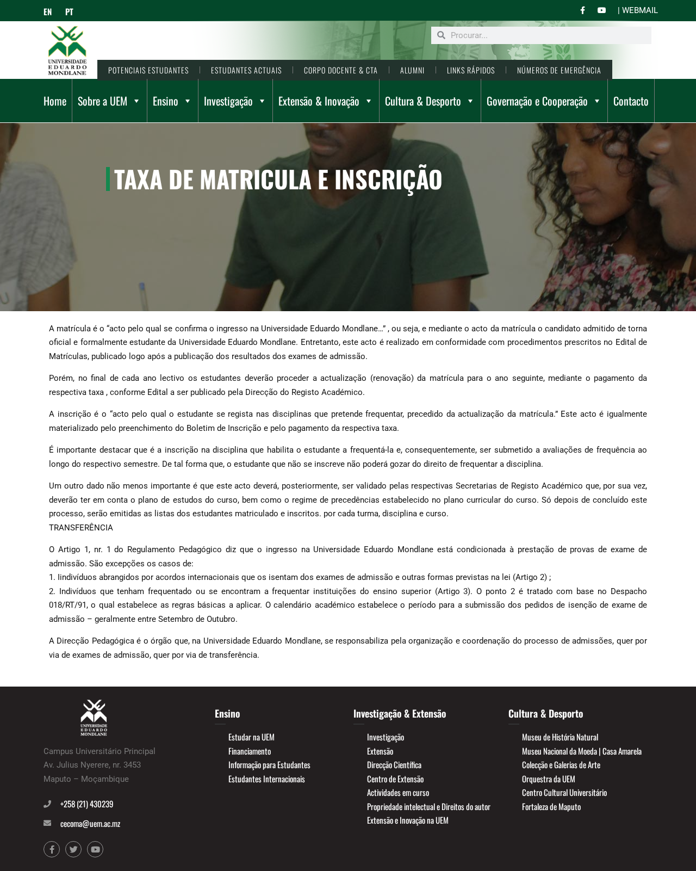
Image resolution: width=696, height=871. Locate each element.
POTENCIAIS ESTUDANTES (148, 70)
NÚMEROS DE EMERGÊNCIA (559, 70)
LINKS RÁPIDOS (471, 70)
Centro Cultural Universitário (564, 792)
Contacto (631, 100)
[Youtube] (95, 849)
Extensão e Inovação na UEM (408, 820)
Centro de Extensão (395, 778)
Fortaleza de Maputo (551, 806)
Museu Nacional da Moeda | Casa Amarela (582, 751)
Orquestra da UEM (548, 778)
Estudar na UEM (251, 737)
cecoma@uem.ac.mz (90, 823)
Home (55, 100)
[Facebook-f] (52, 849)
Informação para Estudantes (269, 764)
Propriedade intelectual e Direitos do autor (428, 806)
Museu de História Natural (560, 737)
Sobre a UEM (102, 100)
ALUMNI (412, 70)
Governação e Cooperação (537, 100)
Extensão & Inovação (318, 100)
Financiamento (249, 751)
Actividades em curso (398, 792)
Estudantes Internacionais (266, 778)
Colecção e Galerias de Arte (561, 764)
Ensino (165, 100)
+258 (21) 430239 (87, 804)
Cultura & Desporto (423, 100)
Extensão (380, 751)
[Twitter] (73, 849)
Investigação (228, 100)
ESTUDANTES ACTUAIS (246, 70)
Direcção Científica (394, 764)
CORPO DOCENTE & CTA (341, 70)
